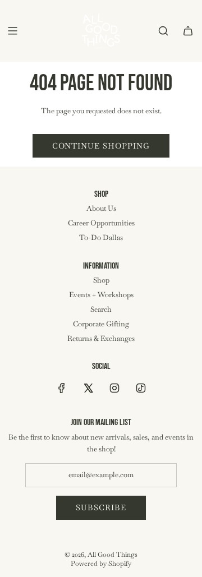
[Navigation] (12, 31)
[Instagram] (114, 388)
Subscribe (101, 507)
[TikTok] (140, 388)
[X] (88, 388)
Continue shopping (101, 146)
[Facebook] (61, 388)
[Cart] (188, 31)
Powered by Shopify (101, 563)
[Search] (163, 31)
